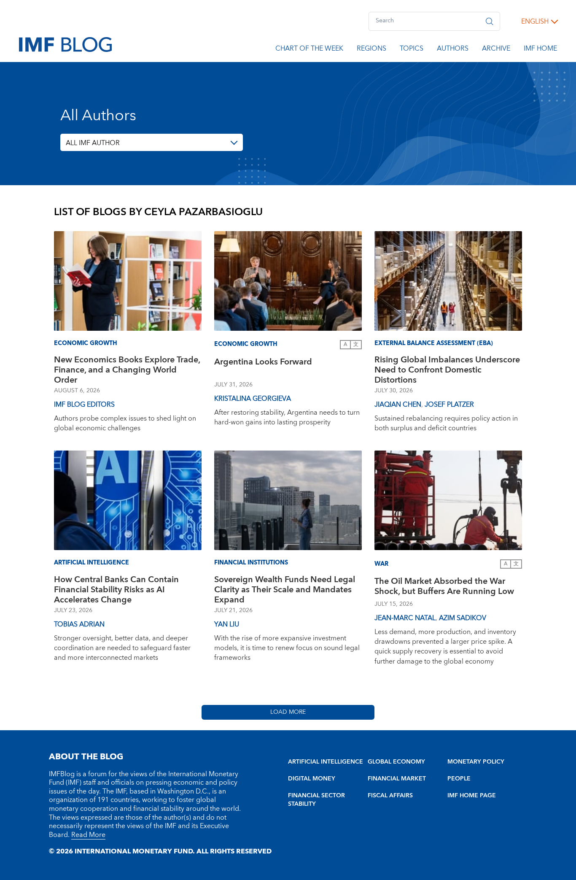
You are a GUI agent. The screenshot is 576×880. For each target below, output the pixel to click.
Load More (288, 712)
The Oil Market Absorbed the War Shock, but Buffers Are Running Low (444, 587)
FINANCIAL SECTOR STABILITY (316, 799)
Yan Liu (226, 624)
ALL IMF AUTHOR (93, 143)
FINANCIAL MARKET (397, 779)
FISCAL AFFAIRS (390, 795)
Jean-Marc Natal (405, 618)
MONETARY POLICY (475, 762)
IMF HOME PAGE (471, 795)
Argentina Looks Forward (263, 363)
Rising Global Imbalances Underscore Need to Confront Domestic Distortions (447, 370)
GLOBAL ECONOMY (396, 762)
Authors (452, 49)
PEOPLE (459, 779)
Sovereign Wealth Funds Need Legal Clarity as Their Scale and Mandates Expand (284, 590)
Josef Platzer (449, 404)
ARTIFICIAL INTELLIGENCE (325, 762)
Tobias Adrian (79, 624)
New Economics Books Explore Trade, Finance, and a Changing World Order (127, 370)
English (535, 21)
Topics (411, 49)
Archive (496, 49)
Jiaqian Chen (397, 404)
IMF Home (540, 49)
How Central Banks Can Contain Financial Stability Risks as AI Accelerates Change (116, 590)
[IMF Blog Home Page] (65, 44)
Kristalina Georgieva (252, 399)
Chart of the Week (309, 49)
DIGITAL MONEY (311, 779)
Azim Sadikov (462, 618)
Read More (88, 835)
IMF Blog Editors (84, 404)
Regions (371, 49)
